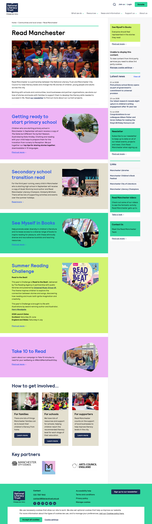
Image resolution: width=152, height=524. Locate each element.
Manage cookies (83, 502)
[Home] (12, 8)
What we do (76, 13)
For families (21, 414)
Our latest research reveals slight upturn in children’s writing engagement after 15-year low (124, 104)
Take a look (117, 214)
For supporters (84, 414)
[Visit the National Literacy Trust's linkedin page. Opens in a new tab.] (54, 503)
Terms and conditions (85, 494)
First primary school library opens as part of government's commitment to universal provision (124, 89)
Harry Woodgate (19, 309)
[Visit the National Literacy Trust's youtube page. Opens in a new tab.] (46, 503)
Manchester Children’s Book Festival (122, 177)
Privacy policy (82, 498)
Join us (122, 4)
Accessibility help (83, 491)
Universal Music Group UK (45, 287)
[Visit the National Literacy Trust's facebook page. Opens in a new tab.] (34, 503)
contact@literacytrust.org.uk (46, 498)
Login (129, 4)
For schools (51, 414)
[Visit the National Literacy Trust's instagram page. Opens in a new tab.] (42, 503)
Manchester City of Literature (123, 184)
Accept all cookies (30, 519)
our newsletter (36, 98)
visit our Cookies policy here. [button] (111, 513)
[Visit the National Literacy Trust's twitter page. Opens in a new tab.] (38, 503)
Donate (141, 4)
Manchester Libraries (119, 170)
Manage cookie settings (121, 67)
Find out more (18, 152)
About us (143, 13)
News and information (110, 13)
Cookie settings (51, 519)
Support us (130, 13)
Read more (17, 202)
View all (137, 76)
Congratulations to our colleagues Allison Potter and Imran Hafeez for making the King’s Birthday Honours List (123, 118)
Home (14, 23)
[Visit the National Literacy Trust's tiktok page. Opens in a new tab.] (50, 503)
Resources (91, 13)
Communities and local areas (30, 23)
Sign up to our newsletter (125, 491)
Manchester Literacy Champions (124, 189)
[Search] (114, 4)
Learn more (22, 435)
